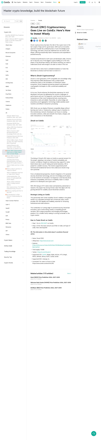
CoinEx (44, 254)
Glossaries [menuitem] (7, 27)
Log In (75, 2)
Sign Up (82, 2)
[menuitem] (13, 36)
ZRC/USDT (44, 223)
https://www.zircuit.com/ (46, 241)
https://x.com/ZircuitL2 (44, 252)
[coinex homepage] (6, 2)
